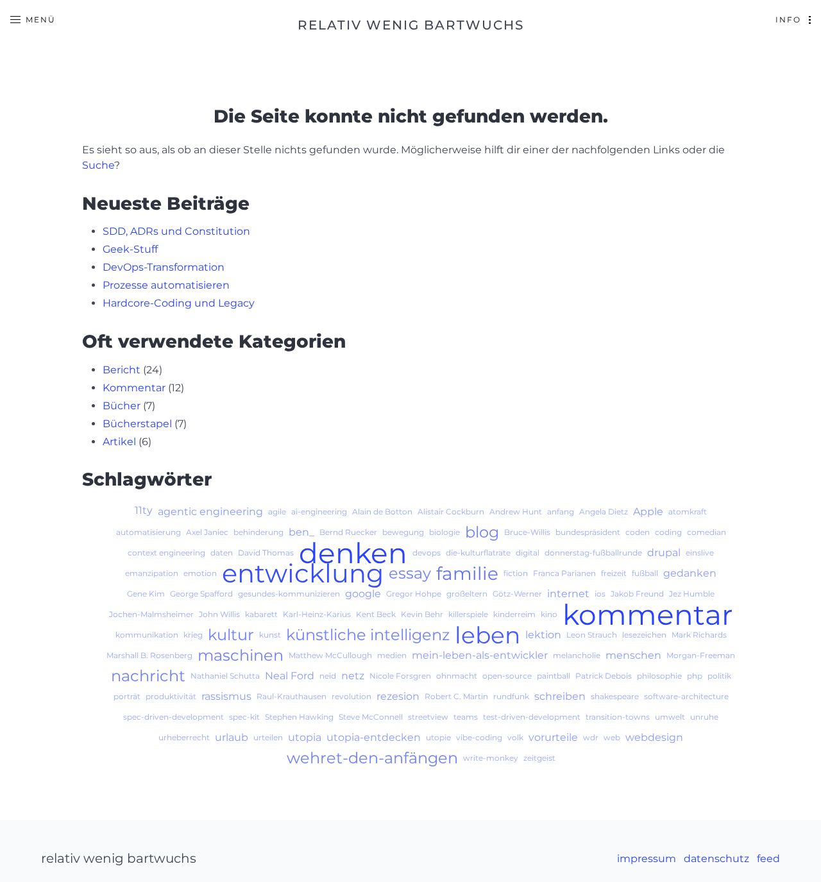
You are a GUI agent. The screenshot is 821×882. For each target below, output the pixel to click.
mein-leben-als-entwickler (480, 655)
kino (549, 614)
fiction (516, 573)
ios (600, 593)
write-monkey (490, 758)
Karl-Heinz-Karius (317, 614)
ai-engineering (319, 511)
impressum (646, 858)
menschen (633, 655)
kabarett (261, 614)
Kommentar (134, 388)
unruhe (704, 717)
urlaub (231, 737)
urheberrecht (184, 737)
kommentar (648, 614)
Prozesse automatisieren (166, 285)
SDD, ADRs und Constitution (176, 231)
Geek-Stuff (130, 249)
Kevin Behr (422, 614)
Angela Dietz (603, 511)
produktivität (171, 696)
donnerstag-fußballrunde (593, 552)
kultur (231, 635)
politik (719, 676)
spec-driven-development (173, 717)
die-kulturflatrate (478, 552)
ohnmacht (456, 676)
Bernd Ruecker (348, 532)
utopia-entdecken (373, 737)
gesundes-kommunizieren (289, 593)
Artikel (119, 442)
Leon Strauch (591, 635)
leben (487, 635)
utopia (304, 737)
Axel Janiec (207, 532)
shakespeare (615, 696)
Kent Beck (376, 614)
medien (392, 655)
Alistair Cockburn (451, 511)
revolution (351, 696)
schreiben (560, 696)
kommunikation (146, 635)
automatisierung (148, 532)
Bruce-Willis (527, 532)
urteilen (268, 737)
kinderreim (514, 614)
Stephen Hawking (299, 717)
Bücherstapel (137, 424)
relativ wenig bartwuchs (411, 25)
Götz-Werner (517, 593)
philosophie (659, 676)
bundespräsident (587, 532)
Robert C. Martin (456, 696)
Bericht (121, 370)
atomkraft (687, 511)
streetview (428, 717)
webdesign (654, 737)
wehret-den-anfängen (372, 758)
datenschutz (716, 858)
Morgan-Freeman (700, 655)
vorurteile (553, 737)
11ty (144, 510)
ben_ (301, 532)
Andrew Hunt (515, 511)
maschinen (241, 656)
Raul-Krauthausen (291, 696)
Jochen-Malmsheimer (151, 614)
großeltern (466, 593)
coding (668, 532)
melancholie (576, 655)
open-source (507, 676)
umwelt (670, 717)
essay (410, 573)
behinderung (258, 532)
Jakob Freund (637, 593)
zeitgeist (539, 758)
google (363, 594)
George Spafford (201, 593)
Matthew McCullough (330, 655)
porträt (127, 696)
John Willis (219, 614)
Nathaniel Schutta (225, 676)
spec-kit (244, 717)
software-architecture (686, 696)
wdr (590, 737)
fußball (645, 573)
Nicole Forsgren (400, 676)
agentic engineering (210, 511)
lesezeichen (644, 635)
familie (467, 573)
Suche (98, 165)
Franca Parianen (564, 573)
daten (221, 552)
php (694, 676)
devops (426, 552)
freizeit (614, 573)
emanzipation (151, 573)
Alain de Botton (382, 511)
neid (327, 676)
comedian (706, 532)
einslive (700, 552)
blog (482, 532)
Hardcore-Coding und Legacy (179, 303)
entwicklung (303, 573)
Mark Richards (699, 635)
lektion (543, 635)
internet (568, 594)
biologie (444, 532)
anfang (560, 511)
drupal (664, 553)
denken (353, 553)
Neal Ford (289, 676)
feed (768, 858)
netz (352, 676)
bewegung (403, 532)
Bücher (121, 406)
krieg (193, 635)
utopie (438, 737)
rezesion (398, 696)
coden (637, 532)
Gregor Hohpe (413, 593)
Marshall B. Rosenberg (149, 655)
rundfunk (511, 696)
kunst (270, 635)
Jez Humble (692, 593)
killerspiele (468, 614)
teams (465, 717)
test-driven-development (531, 717)
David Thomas (266, 552)
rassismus (226, 696)
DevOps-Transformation (163, 267)
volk (515, 737)
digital (527, 552)
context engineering (166, 552)
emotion (200, 573)
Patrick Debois (603, 676)
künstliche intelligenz (368, 635)
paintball (553, 676)
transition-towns (618, 717)
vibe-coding (479, 737)
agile (277, 511)
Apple (648, 511)
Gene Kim (146, 593)
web (612, 737)
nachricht (148, 676)
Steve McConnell (371, 717)
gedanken (689, 573)
